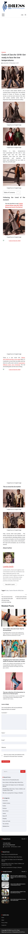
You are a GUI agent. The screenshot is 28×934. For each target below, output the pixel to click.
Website (3, 747)
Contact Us (3, 925)
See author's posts (10, 584)
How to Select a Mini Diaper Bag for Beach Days (13, 782)
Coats (7, 590)
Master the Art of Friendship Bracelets (11, 779)
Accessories (5, 800)
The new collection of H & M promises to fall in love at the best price (14, 692)
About (2, 920)
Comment (4, 712)
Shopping (4, 818)
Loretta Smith (6, 63)
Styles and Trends (6, 821)
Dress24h (13, 930)
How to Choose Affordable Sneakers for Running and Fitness (18, 884)
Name (3, 733)
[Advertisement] (14, 32)
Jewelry (4, 813)
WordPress (22, 932)
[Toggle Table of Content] (17, 192)
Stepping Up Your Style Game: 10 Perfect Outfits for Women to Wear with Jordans (14, 660)
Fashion (3, 52)
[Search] (25, 15)
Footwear (5, 808)
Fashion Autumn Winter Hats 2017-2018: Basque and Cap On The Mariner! (14, 205)
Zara (22, 590)
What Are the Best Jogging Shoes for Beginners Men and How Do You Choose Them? (18, 877)
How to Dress (6, 810)
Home (2, 917)
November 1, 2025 (16, 846)
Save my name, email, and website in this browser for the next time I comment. (14, 755)
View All (24, 838)
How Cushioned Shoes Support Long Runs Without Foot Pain (18, 892)
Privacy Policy (4, 922)
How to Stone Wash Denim (9, 844)
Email (3, 740)
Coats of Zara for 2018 (15, 590)
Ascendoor (9, 932)
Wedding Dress (6, 826)
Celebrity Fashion (6, 803)
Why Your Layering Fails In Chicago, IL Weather (13, 792)
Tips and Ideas (6, 823)
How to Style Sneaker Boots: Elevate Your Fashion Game (18, 900)
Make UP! (5, 816)
